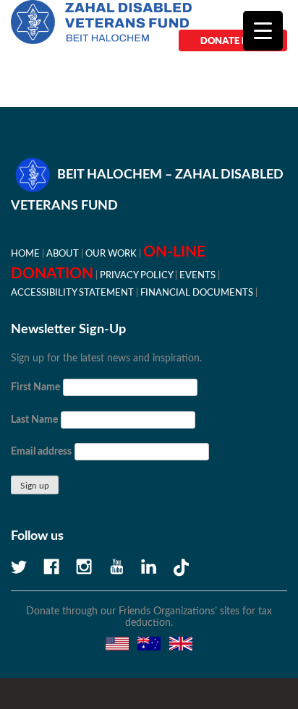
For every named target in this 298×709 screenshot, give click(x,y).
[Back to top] (236, 647)
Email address (41, 452)
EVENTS (197, 275)
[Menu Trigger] (263, 31)
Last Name (34, 420)
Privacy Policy (136, 275)
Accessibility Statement (72, 293)
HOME (25, 254)
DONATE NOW (233, 40)
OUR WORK (111, 254)
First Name (35, 387)
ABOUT (62, 254)
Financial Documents (196, 293)
